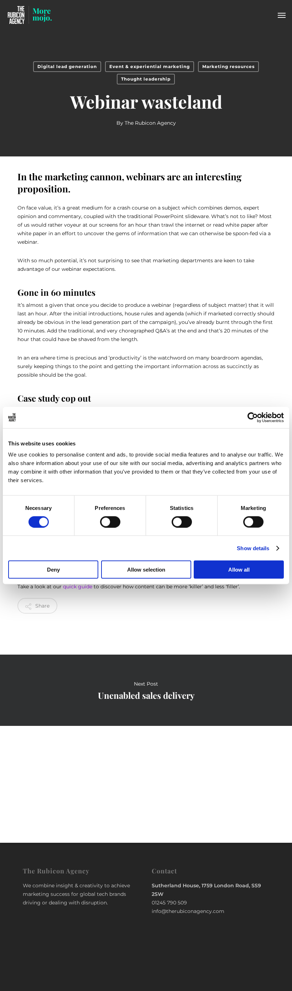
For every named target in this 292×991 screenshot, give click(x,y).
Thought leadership (146, 79)
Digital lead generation (67, 66)
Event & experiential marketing (149, 66)
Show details (253, 548)
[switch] (110, 521)
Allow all (239, 570)
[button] (282, 15)
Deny (53, 570)
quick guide (77, 586)
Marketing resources (228, 66)
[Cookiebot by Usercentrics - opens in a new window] (252, 417)
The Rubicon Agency (150, 123)
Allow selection (146, 570)
